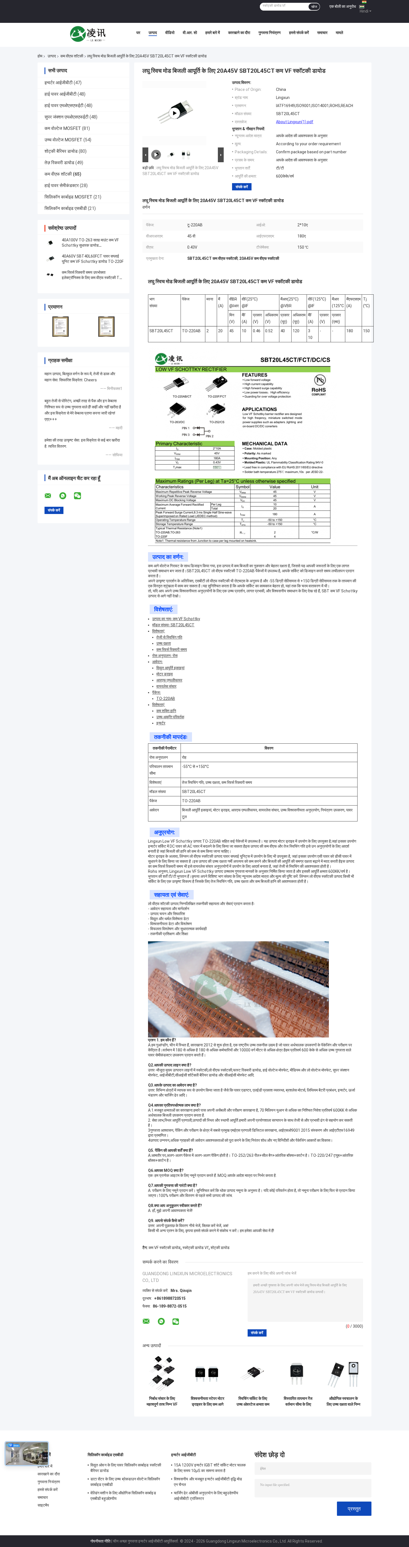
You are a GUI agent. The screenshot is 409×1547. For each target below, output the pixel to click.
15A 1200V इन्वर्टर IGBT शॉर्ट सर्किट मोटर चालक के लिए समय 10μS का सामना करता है (210, 1468)
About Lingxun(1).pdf (294, 122)
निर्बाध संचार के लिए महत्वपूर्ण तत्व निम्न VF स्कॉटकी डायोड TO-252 (162, 1401)
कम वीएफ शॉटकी (71, 56)
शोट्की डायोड (220, 1247)
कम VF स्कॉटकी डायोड (165, 1247)
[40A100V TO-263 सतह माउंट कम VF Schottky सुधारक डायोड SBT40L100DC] (50, 242)
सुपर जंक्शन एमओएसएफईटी (66, 117)
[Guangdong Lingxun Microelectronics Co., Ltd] (88, 34)
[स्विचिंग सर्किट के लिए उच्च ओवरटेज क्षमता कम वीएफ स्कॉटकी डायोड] (252, 1373)
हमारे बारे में (212, 32)
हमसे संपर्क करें (299, 32)
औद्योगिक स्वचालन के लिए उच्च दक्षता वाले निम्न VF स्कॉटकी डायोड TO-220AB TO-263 (343, 1401)
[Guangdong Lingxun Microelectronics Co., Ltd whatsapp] (66, 496)
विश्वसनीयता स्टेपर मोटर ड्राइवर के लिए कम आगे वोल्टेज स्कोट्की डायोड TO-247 (207, 1401)
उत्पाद (153, 32)
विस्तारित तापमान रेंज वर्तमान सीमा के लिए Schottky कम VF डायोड (298, 1401)
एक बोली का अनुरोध (342, 6)
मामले (339, 32)
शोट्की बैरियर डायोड (61, 151)
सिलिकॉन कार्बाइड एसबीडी (66, 208)
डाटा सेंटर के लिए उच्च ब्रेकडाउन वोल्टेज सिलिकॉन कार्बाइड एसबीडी (125, 1482)
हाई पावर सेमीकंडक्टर (62, 185)
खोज (314, 7)
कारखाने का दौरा (239, 32)
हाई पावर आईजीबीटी (61, 94)
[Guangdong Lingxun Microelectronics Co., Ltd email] (51, 496)
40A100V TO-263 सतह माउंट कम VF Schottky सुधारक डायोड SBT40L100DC (90, 245)
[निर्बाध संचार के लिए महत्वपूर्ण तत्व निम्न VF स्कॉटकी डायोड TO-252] (162, 1373)
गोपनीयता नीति (100, 1541)
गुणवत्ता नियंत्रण (269, 32)
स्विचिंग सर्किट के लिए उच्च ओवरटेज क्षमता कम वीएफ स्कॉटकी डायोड (252, 1401)
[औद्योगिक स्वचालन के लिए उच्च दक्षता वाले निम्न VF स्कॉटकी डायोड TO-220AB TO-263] (343, 1373)
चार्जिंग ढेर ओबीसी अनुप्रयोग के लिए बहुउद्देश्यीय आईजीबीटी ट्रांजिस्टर (206, 1496)
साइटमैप (43, 1505)
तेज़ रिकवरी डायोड (59, 162)
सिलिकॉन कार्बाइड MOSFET (68, 197)
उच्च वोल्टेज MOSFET (63, 139)
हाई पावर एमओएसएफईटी (64, 105)
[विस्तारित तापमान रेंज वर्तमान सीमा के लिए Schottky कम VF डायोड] (298, 1373)
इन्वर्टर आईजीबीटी (59, 82)
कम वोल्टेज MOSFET (63, 128)
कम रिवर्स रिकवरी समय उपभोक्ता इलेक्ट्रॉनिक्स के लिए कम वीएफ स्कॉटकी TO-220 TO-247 (93, 277)
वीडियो (169, 32)
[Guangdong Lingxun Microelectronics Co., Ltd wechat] (81, 496)
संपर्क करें (242, 187)
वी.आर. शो (190, 32)
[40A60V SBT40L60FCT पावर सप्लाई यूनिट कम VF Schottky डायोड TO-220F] (50, 259)
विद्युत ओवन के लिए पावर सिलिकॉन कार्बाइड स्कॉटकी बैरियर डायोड (125, 1468)
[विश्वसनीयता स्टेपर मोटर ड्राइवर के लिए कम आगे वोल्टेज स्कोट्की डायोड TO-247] (207, 1373)
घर (138, 32)
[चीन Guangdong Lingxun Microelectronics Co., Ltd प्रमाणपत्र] (60, 326)
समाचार (322, 32)
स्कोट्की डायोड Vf (196, 1247)
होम (40, 56)
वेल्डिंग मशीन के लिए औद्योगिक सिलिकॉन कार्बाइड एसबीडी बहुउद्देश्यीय (123, 1496)
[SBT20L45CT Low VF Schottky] (174, 113)
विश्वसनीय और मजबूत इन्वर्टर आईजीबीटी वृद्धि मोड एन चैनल (208, 1482)
